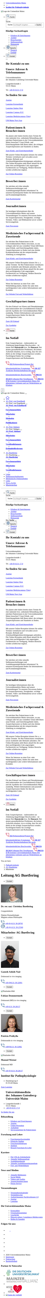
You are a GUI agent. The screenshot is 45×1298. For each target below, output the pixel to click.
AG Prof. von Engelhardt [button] (15, 401)
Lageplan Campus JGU (15, 112)
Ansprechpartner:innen (19, 1181)
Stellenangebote (17, 42)
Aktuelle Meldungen (18, 1175)
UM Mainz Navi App (14, 120)
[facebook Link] (7, 1247)
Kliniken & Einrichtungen (20, 36)
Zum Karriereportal (13, 199)
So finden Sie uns (7, 1112)
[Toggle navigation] (26, 393)
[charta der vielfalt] (14, 1295)
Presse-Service (16, 1184)
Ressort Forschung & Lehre (21, 1148)
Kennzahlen (15, 1211)
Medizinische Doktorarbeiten (17, 479)
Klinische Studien (17, 1141)
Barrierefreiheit (11, 1261)
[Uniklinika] (22, 1276)
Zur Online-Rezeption (14, 174)
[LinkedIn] (7, 1234)
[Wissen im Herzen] (14, 1293)
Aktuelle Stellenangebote (20, 1159)
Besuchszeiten (16, 40)
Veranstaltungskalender (19, 1193)
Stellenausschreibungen (15, 476)
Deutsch (14, 50)
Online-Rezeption (17, 1126)
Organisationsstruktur (19, 1213)
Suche (8, 21)
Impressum (10, 1257)
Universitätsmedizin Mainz (16, 3)
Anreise (9, 100)
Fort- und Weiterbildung (20, 1166)
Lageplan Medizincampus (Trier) (18, 116)
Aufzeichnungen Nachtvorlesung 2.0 (25, 1197)
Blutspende (15, 44)
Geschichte (15, 1215)
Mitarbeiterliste (11, 485)
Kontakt (9, 881)
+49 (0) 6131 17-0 (16, 90)
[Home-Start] (7, 399)
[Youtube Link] (8, 1239)
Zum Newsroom (12, 226)
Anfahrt (13, 38)
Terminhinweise (17, 1195)
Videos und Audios (18, 1179)
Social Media (16, 1177)
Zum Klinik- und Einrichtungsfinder (19, 151)
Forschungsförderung (19, 1143)
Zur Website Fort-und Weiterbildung (19, 294)
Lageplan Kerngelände (14, 104)
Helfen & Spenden (18, 1219)
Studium (14, 1146)
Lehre (8, 474)
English (13, 52)
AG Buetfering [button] (11, 453)
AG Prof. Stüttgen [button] (13, 427)
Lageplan (14, 1201)
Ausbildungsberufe (18, 1161)
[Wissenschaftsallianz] (22, 1284)
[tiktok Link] (7, 1251)
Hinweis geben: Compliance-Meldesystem (27, 1217)
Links (8, 481)
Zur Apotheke (11, 325)
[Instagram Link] (7, 1243)
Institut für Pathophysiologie (17, 7)
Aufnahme (15, 1128)
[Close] (7, 59)
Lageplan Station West (14, 108)
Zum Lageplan (6, 1087)
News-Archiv (11, 483)
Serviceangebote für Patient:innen (23, 1130)
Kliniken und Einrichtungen (21, 1121)
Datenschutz (10, 1259)
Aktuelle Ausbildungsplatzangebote (24, 1163)
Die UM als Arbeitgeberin (20, 1157)
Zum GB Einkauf (12, 321)
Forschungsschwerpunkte (20, 1139)
